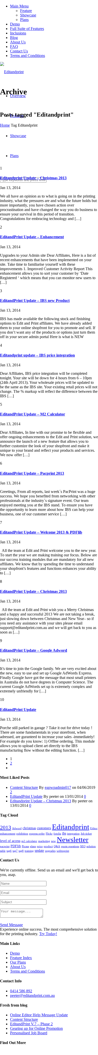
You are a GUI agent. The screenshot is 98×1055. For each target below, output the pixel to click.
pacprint (5, 846)
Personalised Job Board (28, 1033)
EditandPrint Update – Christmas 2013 (33, 591)
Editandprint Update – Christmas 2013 (33, 178)
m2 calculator (29, 841)
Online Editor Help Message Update (39, 1015)
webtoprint (63, 850)
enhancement (7, 833)
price (40, 846)
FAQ (14, 46)
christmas (29, 828)
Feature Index (21, 958)
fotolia (57, 833)
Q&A (57, 846)
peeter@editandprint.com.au (32, 995)
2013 (5, 827)
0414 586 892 (21, 991)
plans (33, 846)
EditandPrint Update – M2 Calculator (32, 414)
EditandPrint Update (18, 709)
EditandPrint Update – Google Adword (33, 650)
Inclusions (18, 33)
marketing (44, 841)
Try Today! (48, 934)
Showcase (28, 15)
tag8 (21, 850)
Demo (15, 24)
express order (37, 833)
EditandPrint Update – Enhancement (32, 237)
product (48, 846)
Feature (26, 10)
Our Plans (18, 962)
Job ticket (86, 833)
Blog (14, 37)
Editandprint (70, 827)
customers (44, 828)
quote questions (70, 846)
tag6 (9, 850)
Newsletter (72, 840)
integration (73, 833)
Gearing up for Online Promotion (36, 1028)
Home (5, 125)
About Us (18, 42)
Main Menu (19, 6)
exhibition (22, 833)
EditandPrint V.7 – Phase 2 (31, 1024)
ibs (64, 833)
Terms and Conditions (27, 55)
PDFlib (16, 846)
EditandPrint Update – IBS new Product (35, 300)
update (39, 850)
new (53, 841)
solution (91, 846)
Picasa (25, 846)
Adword (17, 828)
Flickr (49, 833)
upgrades (50, 850)
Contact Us (19, 51)
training (29, 850)
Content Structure (24, 787)
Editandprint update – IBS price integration (37, 355)
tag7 (15, 850)
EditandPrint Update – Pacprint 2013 (32, 473)
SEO (82, 846)
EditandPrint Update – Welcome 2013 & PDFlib (41, 532)
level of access (10, 841)
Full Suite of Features (27, 28)
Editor (93, 828)
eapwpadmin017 (58, 787)
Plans (24, 19)
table (3, 850)
